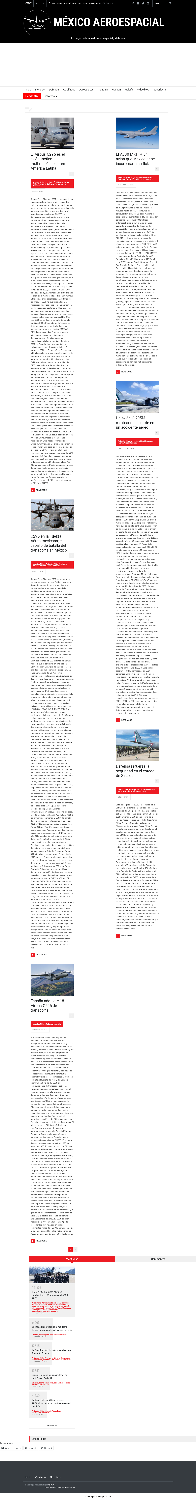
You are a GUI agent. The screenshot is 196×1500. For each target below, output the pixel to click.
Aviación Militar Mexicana (56, 564)
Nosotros (55, 1477)
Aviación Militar (55, 182)
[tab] (72, 1260)
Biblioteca (49, 96)
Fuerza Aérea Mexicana (50, 566)
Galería (129, 89)
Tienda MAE (32, 96)
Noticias (40, 89)
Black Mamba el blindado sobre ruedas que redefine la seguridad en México (73, 3)
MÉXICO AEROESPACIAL (109, 22)
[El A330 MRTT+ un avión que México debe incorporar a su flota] (137, 133)
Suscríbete (159, 89)
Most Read (72, 1258)
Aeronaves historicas (50, 1303)
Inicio (28, 89)
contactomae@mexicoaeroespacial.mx (60, 1487)
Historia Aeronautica (40, 1385)
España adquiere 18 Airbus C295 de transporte (47, 1006)
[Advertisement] (98, 65)
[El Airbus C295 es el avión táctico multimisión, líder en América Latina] (52, 133)
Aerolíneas (69, 89)
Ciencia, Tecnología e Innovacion (45, 1335)
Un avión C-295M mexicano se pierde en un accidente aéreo (135, 423)
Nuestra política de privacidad (98, 1496)
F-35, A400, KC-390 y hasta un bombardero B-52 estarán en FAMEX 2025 (50, 1295)
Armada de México (40, 182)
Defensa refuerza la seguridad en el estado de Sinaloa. (135, 771)
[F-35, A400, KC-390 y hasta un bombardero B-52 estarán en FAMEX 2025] (52, 1275)
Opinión (116, 89)
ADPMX (51, 1485)
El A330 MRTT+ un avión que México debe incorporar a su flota (135, 159)
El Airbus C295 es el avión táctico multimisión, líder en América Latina (48, 161)
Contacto (40, 1477)
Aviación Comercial (47, 1305)
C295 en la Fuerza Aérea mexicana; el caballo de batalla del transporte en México (49, 543)
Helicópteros (37, 1310)
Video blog (143, 89)
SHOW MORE (52, 1426)
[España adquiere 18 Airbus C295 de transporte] (52, 980)
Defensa (54, 89)
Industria (103, 89)
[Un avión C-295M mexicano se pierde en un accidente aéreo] (137, 397)
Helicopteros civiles (51, 1310)
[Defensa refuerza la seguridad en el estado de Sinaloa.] (137, 745)
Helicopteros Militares (41, 1312)
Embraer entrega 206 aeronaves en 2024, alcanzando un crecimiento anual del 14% (51, 1403)
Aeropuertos (86, 89)
